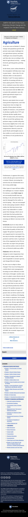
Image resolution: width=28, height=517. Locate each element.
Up (14, 338)
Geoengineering (10, 438)
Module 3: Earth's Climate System (12, 374)
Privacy (20, 510)
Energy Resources (11, 429)
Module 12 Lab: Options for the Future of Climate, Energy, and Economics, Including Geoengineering (15, 444)
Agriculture (10, 425)
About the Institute (9, 500)
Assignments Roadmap (12, 403)
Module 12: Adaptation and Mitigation (14, 399)
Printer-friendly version (8, 347)
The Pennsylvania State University (11, 510)
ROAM (15, 485)
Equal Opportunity (17, 511)
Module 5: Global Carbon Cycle (12, 379)
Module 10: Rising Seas (10, 394)
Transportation (10, 434)
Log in (14, 30)
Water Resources (14, 340)
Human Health (10, 431)
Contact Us (15, 500)
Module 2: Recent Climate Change (12, 372)
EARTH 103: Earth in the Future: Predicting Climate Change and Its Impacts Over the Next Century (14, 25)
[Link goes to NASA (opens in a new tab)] (13, 9)
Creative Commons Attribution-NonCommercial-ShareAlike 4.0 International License (13, 482)
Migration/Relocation (12, 436)
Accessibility (10, 511)
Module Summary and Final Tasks (14, 447)
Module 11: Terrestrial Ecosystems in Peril (14, 397)
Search (14, 358)
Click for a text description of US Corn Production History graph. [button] (14, 162)
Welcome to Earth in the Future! (11, 36)
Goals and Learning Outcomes (14, 401)
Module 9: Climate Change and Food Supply (15, 392)
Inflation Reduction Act (14, 337)
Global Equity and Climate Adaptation (15, 440)
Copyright (24, 511)
